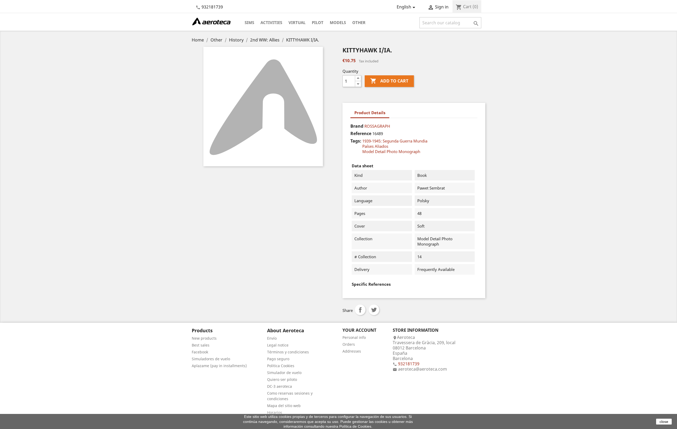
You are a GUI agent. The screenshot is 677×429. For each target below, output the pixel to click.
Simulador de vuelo (284, 372)
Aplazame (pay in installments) (219, 365)
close (664, 421)
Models (338, 22)
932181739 (212, 7)
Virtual (297, 22)
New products (204, 338)
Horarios (274, 412)
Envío (272, 338)
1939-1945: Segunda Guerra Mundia (394, 141)
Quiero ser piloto (282, 379)
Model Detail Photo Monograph (391, 151)
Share (360, 310)
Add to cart (389, 81)
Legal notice (278, 345)
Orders (348, 344)
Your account (359, 330)
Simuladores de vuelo (211, 358)
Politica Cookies (280, 365)
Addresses (351, 351)
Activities (271, 22)
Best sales (200, 345)
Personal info (354, 337)
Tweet (374, 310)
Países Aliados (375, 146)
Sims (249, 22)
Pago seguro (278, 358)
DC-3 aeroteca (279, 386)
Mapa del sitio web (284, 405)
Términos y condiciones (288, 351)
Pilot (317, 22)
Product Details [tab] (369, 112)
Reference (360, 133)
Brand (356, 126)
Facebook (200, 351)
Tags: (355, 141)
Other (358, 22)
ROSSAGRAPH (377, 126)
